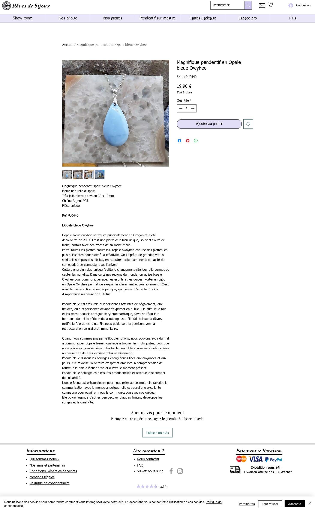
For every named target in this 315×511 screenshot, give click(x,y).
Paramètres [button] (247, 504)
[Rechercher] (248, 5)
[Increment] (193, 108)
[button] (270, 5)
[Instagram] (180, 471)
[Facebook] (171, 471)
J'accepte (294, 504)
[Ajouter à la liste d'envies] (248, 124)
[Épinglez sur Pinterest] (187, 140)
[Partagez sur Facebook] (179, 140)
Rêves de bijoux (31, 6)
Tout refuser (270, 504)
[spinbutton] (186, 108)
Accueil (68, 44)
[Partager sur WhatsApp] (195, 140)
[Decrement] (180, 108)
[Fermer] (309, 504)
